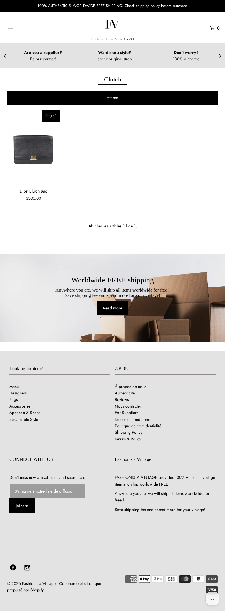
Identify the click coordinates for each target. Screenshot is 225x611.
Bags (13, 399)
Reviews (122, 399)
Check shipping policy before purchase (156, 5)
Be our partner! (43, 59)
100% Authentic (186, 59)
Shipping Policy (128, 432)
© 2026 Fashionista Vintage (31, 583)
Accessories (19, 406)
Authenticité (125, 393)
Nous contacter (128, 406)
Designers (18, 393)
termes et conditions (132, 419)
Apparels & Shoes (24, 413)
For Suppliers (126, 413)
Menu (14, 386)
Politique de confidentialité (138, 426)
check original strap (115, 59)
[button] (112, 98)
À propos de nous (130, 386)
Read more (112, 308)
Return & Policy (128, 439)
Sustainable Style (23, 419)
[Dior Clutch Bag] (33, 147)
